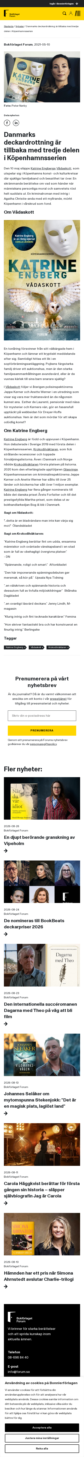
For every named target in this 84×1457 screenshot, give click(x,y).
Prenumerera (42, 730)
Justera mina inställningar (42, 1438)
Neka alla (42, 1448)
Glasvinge (70, 469)
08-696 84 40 (18, 1357)
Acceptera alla (42, 1427)
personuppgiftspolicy (43, 744)
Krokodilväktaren (45, 449)
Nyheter (20, 26)
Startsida (8, 26)
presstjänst (58, 699)
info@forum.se (19, 1372)
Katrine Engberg (15, 439)
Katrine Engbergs (43, 168)
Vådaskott (63, 168)
